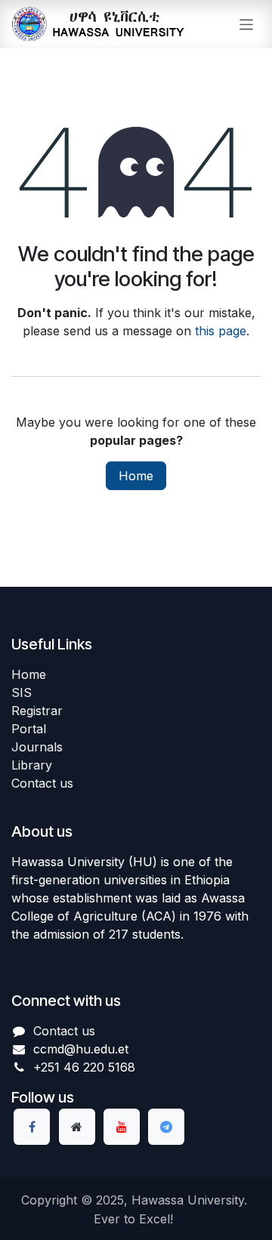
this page (220, 330)
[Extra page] (77, 1127)
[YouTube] (122, 1127)
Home (136, 475)
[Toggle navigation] (246, 24)
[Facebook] (32, 1127)
